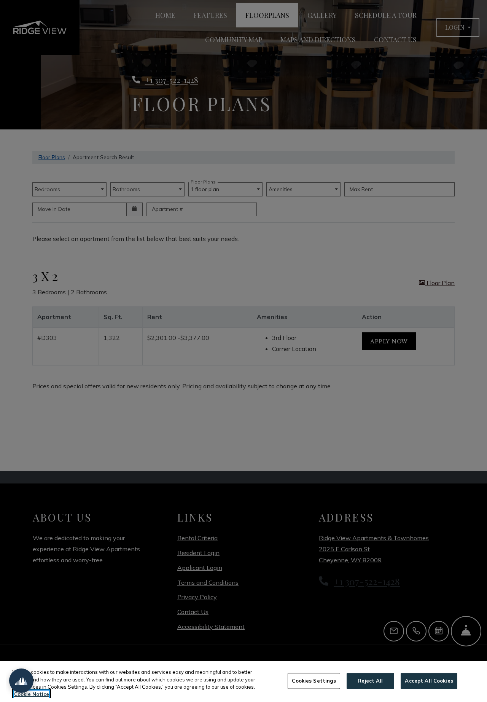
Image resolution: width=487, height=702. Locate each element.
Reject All (370, 681)
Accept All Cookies (429, 681)
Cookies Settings (314, 681)
